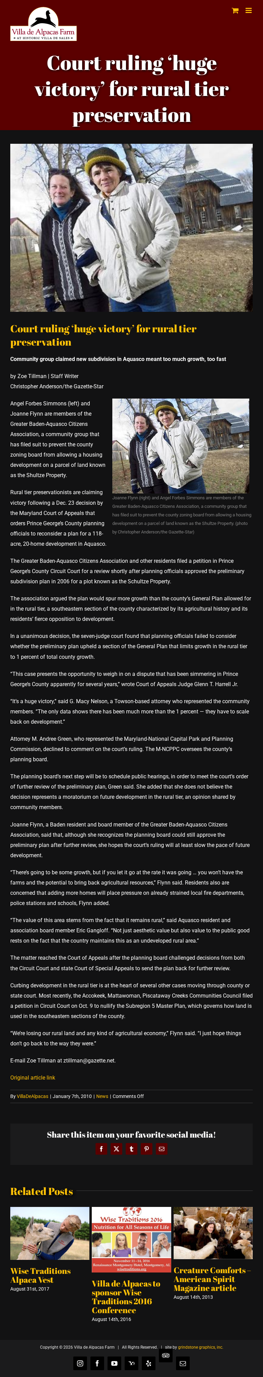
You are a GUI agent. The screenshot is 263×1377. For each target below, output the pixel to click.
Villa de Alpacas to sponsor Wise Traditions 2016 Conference (126, 1297)
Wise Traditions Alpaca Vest (40, 1275)
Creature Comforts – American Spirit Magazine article (212, 1279)
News (102, 1096)
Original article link (32, 1077)
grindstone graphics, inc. (200, 1347)
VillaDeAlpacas (32, 1096)
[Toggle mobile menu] (249, 10)
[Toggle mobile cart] (235, 10)
